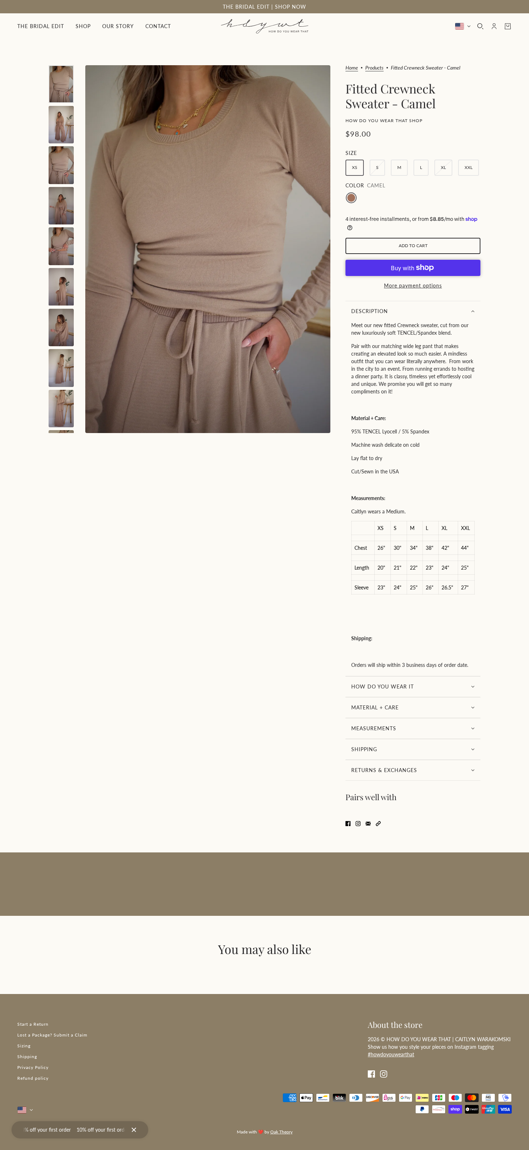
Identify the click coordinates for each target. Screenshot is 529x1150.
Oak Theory (281, 1132)
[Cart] (508, 26)
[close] (134, 1130)
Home (351, 68)
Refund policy (33, 1078)
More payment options (413, 285)
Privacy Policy (33, 1067)
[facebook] (371, 1073)
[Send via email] (368, 822)
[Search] (480, 26)
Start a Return (33, 1024)
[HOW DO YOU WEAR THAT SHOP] (264, 26)
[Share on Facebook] (348, 822)
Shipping (27, 1056)
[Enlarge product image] (207, 249)
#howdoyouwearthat (391, 1054)
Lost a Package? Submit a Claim (52, 1035)
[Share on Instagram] (358, 822)
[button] (378, 822)
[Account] (494, 26)
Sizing (24, 1045)
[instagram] (383, 1073)
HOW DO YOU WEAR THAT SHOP (383, 120)
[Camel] (351, 197)
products (374, 68)
